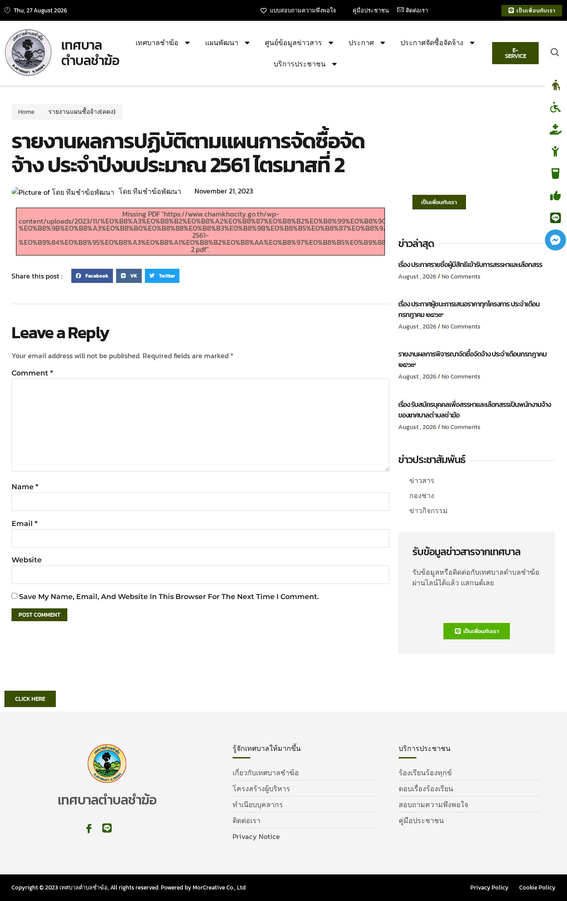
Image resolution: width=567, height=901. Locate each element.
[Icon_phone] (125, 828)
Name (25, 487)
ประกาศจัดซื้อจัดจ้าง (431, 42)
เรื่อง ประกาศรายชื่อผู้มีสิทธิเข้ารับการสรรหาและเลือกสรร (470, 264)
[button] (555, 53)
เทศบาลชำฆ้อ (157, 42)
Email (25, 523)
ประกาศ (361, 42)
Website (27, 560)
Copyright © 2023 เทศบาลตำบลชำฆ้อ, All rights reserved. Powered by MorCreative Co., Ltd (129, 887)
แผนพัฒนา (221, 42)
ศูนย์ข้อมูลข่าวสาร (293, 42)
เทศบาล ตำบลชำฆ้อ (90, 52)
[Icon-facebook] (88, 828)
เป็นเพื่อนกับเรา (439, 202)
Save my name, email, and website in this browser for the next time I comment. (169, 596)
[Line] (107, 828)
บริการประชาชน (300, 63)
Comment (32, 373)
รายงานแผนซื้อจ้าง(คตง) (82, 111)
